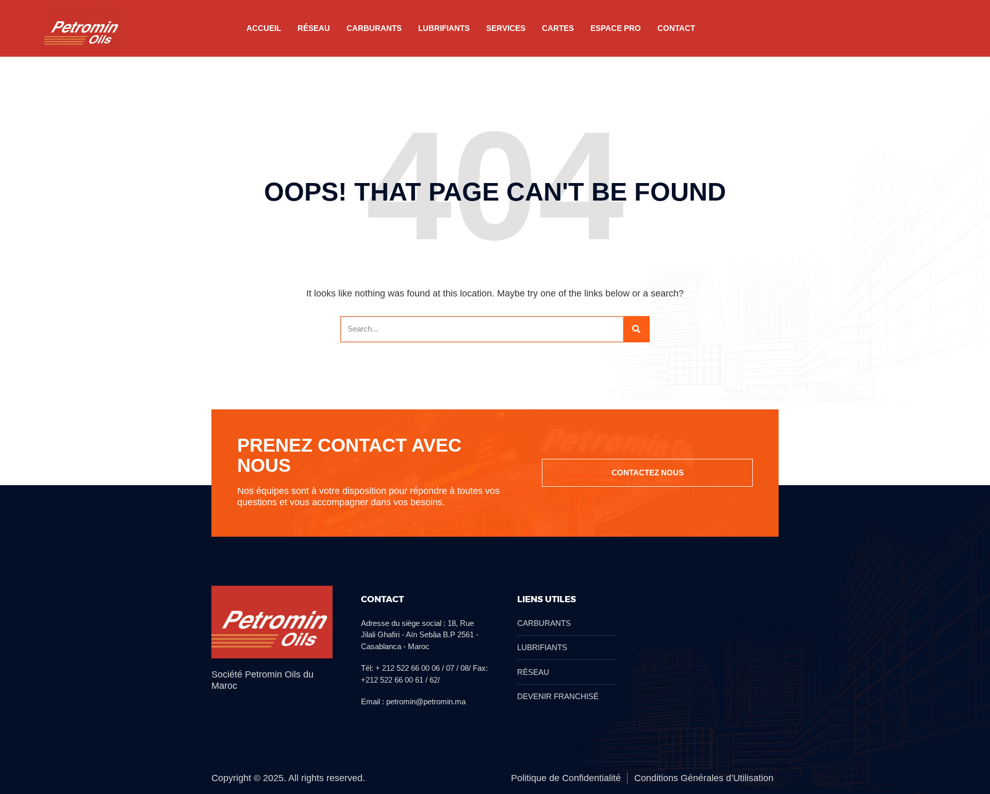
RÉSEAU (314, 28)
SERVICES (505, 28)
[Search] (636, 329)
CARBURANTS (374, 28)
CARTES (558, 28)
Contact (676, 28)
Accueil (263, 28)
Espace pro (615, 28)
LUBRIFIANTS (444, 28)
